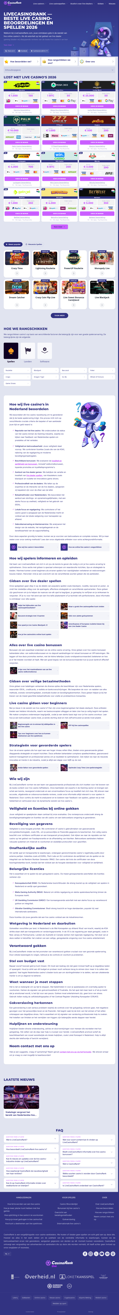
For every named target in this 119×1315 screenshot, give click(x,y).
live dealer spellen (34, 475)
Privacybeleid (61, 1312)
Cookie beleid (30, 1312)
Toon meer (58, 227)
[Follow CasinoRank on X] (95, 1254)
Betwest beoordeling (97, 217)
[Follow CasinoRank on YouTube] (101, 1254)
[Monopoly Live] (102, 264)
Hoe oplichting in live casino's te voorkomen (23, 1215)
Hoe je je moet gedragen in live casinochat (23, 1219)
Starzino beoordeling (22, 110)
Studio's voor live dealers (81, 3)
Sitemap (90, 1312)
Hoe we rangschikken (103, 1212)
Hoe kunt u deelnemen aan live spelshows (23, 1223)
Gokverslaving (68, 1219)
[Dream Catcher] (17, 294)
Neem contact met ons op (103, 1218)
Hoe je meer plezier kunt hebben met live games (22, 1209)
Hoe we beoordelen (103, 1208)
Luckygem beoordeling (22, 182)
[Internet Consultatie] (39, 1276)
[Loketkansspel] (76, 1276)
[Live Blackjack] (102, 294)
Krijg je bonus (21, 106)
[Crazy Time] (17, 264)
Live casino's (38, 3)
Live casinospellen (57, 3)
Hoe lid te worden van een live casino (23, 1204)
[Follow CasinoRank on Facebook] (84, 1254)
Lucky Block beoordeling (97, 110)
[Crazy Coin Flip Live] (45, 294)
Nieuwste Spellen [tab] (35, 244)
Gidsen (101, 3)
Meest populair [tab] (14, 244)
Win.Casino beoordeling (59, 182)
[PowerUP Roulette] (73, 264)
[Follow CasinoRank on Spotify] (106, 1254)
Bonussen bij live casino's (68, 1208)
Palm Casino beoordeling (22, 146)
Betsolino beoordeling (59, 217)
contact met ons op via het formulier (75, 1052)
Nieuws (112, 3)
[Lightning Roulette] (45, 264)
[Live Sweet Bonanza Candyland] (73, 294)
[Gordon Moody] (54, 1286)
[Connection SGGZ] (103, 1276)
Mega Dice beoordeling (59, 110)
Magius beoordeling (97, 146)
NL (6, 1254)
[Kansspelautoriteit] (15, 1276)
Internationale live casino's (68, 1223)
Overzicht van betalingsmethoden (63, 1213)
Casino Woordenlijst (68, 1204)
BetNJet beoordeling (22, 217)
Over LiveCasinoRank (104, 1204)
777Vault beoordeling (59, 146)
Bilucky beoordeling (97, 182)
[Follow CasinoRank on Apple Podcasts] (112, 1254)
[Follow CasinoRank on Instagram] (89, 1254)
